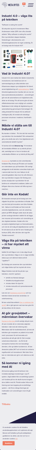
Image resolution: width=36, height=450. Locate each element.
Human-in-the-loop (8, 321)
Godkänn (8, 443)
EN (24, 6)
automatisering (23, 89)
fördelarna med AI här (17, 293)
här (16, 439)
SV (24, 4)
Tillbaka (6, 404)
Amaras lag (6, 161)
